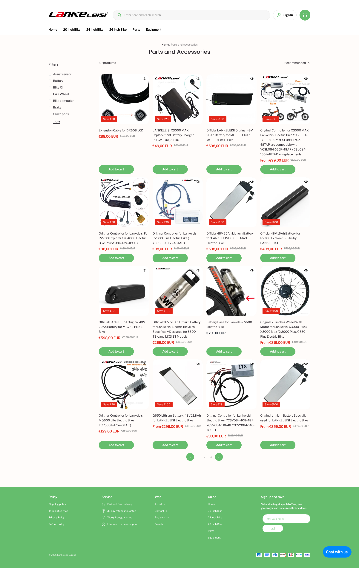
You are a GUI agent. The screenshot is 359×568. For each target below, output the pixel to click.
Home (53, 29)
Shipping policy (57, 504)
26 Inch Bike (118, 29)
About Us (160, 504)
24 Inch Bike (94, 29)
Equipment (153, 29)
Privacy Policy (56, 517)
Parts (136, 29)
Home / (166, 44)
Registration (162, 517)
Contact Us (161, 510)
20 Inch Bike (71, 29)
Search (159, 524)
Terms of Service (58, 510)
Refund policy (57, 524)
